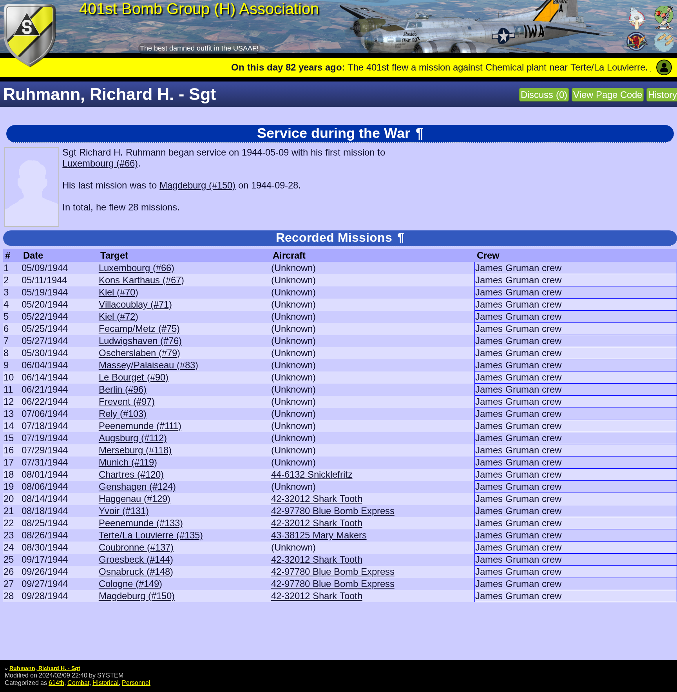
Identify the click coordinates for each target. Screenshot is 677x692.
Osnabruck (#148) (136, 571)
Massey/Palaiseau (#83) (148, 365)
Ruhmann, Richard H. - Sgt (44, 668)
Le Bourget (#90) (133, 377)
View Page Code (607, 94)
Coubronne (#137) (136, 547)
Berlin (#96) (123, 389)
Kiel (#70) (118, 292)
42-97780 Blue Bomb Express (333, 510)
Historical (105, 682)
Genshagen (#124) (137, 486)
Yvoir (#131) (124, 510)
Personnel (136, 682)
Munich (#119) (128, 462)
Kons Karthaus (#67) (141, 280)
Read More (623, 67)
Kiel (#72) (118, 316)
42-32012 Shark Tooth (316, 498)
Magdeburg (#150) (197, 185)
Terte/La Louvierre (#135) (151, 535)
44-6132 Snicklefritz (312, 474)
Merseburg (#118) (135, 450)
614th (56, 682)
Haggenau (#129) (134, 498)
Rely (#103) (123, 413)
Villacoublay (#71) (135, 304)
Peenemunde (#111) (140, 425)
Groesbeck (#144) (136, 559)
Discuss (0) (544, 94)
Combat (78, 682)
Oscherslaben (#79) (139, 353)
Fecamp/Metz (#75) (139, 328)
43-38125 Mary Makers (319, 535)
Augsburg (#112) (133, 438)
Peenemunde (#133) (141, 523)
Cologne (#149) (130, 583)
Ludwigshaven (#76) (140, 340)
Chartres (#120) (131, 474)
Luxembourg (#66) (100, 163)
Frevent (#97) (127, 401)
